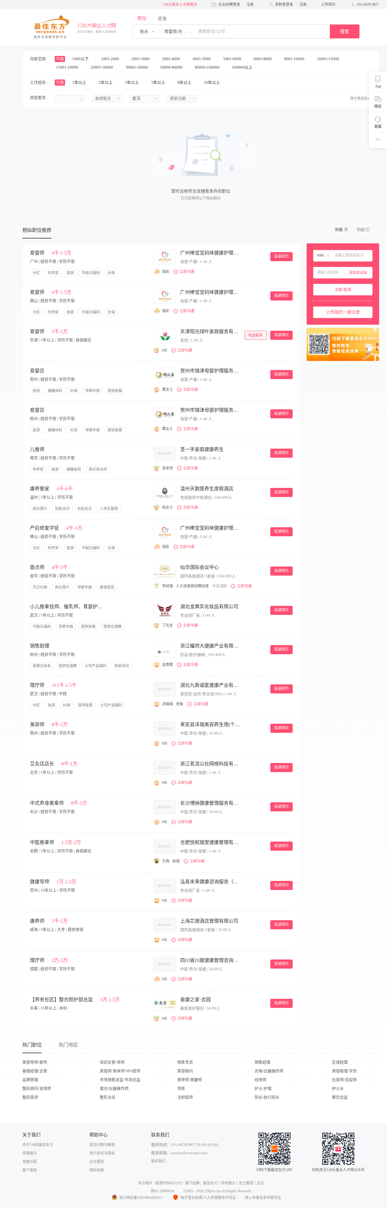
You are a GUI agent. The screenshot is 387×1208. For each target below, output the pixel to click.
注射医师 (185, 1097)
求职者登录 (284, 4)
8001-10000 (294, 59)
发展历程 (29, 1162)
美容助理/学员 (344, 1071)
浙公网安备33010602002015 (141, 1198)
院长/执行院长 (267, 1097)
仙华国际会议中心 (199, 567)
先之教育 (246, 1183)
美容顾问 (185, 1071)
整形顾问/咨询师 (36, 1088)
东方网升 (145, 1183)
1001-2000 (110, 59)
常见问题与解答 (102, 1145)
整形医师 (30, 1097)
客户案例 (29, 1170)
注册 (250, 4)
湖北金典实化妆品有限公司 (209, 606)
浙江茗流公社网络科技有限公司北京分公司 (210, 763)
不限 (60, 59)
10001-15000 (328, 59)
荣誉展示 (29, 1153)
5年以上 (158, 82)
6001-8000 (263, 59)
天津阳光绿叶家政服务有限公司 (210, 331)
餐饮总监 (340, 1097)
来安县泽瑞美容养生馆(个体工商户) (210, 724)
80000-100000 (207, 67)
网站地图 (96, 1170)
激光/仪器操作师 (114, 1088)
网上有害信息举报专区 (263, 1198)
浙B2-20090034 (162, 1191)
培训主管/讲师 (112, 1062)
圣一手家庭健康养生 (202, 449)
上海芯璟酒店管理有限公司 (209, 921)
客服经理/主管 (34, 1071)
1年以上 (79, 82)
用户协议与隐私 (102, 1153)
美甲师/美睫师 (189, 1079)
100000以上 (242, 67)
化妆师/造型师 (344, 1079)
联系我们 (158, 1161)
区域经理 (340, 1062)
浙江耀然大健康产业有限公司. (210, 645)
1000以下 (80, 59)
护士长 (338, 1088)
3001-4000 (171, 59)
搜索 (344, 31)
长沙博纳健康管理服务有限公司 (210, 803)
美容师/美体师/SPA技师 (120, 1071)
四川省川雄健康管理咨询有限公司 (210, 960)
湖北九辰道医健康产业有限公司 (210, 685)
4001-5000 (202, 59)
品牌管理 (30, 1079)
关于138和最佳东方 (37, 1145)
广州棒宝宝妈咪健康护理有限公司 (210, 252)
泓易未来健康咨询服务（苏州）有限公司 (210, 881)
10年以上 (212, 82)
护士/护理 (263, 1088)
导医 (181, 1088)
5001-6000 (232, 59)
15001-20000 (67, 67)
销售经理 (262, 1062)
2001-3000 (141, 59)
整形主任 (107, 1097)
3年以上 (132, 82)
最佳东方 (210, 1183)
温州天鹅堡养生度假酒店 (206, 488)
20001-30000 (102, 67)
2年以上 (106, 82)
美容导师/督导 (34, 1062)
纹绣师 (260, 1079)
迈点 (260, 1183)
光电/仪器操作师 (269, 1071)
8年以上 (184, 82)
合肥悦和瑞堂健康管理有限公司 (210, 842)
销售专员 (185, 1062)
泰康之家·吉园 (195, 999)
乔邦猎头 (228, 1183)
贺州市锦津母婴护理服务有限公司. (210, 370)
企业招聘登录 (229, 4)
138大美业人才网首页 (180, 4)
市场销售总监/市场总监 (120, 1079)
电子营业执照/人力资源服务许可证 (208, 1198)
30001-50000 (137, 67)
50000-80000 (172, 67)
